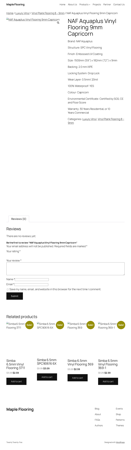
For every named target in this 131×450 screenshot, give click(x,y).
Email (10, 284)
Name (10, 279)
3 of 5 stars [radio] (15, 254)
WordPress (120, 442)
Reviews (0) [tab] (18, 219)
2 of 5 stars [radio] (11, 254)
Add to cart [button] (16, 381)
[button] (58, 22)
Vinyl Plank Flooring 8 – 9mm (48, 13)
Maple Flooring (15, 4)
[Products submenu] (89, 4)
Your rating (13, 251)
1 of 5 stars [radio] (7, 254)
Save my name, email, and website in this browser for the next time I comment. (55, 289)
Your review (13, 260)
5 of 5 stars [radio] (22, 254)
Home (9, 13)
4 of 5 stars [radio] (18, 254)
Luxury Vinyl (22, 13)
